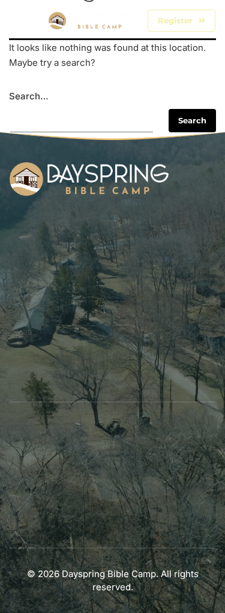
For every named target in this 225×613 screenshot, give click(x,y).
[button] (23, 21)
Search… (29, 96)
